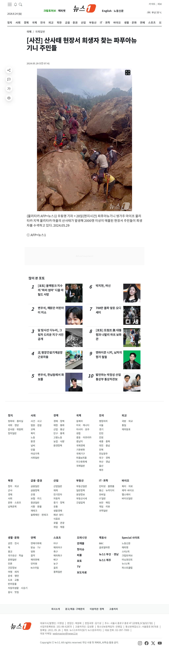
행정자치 (103, 421)
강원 (101, 437)
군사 (10, 490)
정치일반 (12, 433)
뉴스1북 (126, 563)
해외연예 (35, 559)
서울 (101, 425)
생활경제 (57, 510)
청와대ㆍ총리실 (15, 421)
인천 (101, 433)
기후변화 (80, 449)
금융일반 (35, 486)
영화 (33, 551)
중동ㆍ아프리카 (83, 437)
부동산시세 (81, 498)
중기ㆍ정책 (58, 502)
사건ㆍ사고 (36, 421)
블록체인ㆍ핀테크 (39, 514)
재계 (55, 490)
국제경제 (80, 445)
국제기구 (80, 453)
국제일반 (80, 465)
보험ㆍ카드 (36, 498)
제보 (159, 4)
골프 (55, 567)
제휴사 (102, 537)
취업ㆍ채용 (58, 527)
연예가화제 (36, 543)
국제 (78, 415)
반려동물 (12, 583)
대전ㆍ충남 (104, 445)
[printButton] (9, 97)
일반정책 (80, 490)
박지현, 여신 (103, 286)
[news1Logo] (21, 626)
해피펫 (62, 11)
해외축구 (57, 555)
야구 (55, 543)
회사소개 (55, 609)
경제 (55, 415)
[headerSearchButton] (20, 4)
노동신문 (119, 11)
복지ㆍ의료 (127, 486)
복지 (33, 433)
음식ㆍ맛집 (13, 592)
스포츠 (57, 537)
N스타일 (35, 567)
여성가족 (35, 453)
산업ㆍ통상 (58, 429)
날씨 (33, 445)
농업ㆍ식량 (58, 441)
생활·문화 (13, 537)
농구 (55, 563)
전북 (101, 449)
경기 (101, 429)
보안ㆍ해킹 (104, 502)
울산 (101, 465)
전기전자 (57, 494)
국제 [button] (29, 31)
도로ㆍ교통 (13, 580)
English (107, 11)
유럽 (78, 433)
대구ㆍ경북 (104, 457)
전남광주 (103, 453)
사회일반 (35, 457)
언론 (10, 563)
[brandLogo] (85, 8)
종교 (10, 551)
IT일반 (102, 498)
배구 (55, 559)
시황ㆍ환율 (36, 506)
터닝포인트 (127, 559)
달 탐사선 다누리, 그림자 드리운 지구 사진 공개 (51, 334)
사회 (33, 415)
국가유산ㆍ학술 (15, 555)
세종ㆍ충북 (104, 441)
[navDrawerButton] (9, 4)
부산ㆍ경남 (104, 461)
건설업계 (80, 502)
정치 (10, 415)
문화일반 (12, 559)
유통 (55, 506)
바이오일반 (127, 498)
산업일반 (57, 486)
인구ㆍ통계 (58, 433)
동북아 (79, 421)
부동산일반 (81, 486)
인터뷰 (34, 563)
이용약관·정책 (97, 609)
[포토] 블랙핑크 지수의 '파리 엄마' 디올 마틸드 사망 (51, 290)
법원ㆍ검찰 (36, 425)
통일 (124, 425)
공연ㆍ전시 (13, 543)
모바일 (102, 494)
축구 (55, 551)
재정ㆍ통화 (58, 425)
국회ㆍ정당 (13, 425)
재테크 (34, 510)
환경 (33, 441)
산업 (55, 480)
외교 (124, 415)
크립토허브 (50, 11)
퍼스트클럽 (127, 567)
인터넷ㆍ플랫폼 (106, 486)
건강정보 (12, 567)
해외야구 (57, 547)
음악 (33, 555)
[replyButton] (9, 79)
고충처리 (113, 609)
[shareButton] (9, 70)
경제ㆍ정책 (58, 421)
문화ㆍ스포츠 (14, 502)
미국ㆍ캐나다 (82, 425)
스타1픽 (126, 551)
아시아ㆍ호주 (82, 429)
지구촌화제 (81, 461)
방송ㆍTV (35, 547)
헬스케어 (126, 494)
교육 (33, 429)
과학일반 (103, 510)
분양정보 (80, 494)
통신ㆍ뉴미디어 (106, 490)
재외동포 (126, 429)
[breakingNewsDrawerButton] (15, 4)
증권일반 (35, 502)
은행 (33, 494)
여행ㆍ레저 (13, 571)
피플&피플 (81, 457)
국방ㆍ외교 (127, 421)
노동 (33, 437)
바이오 (125, 480)
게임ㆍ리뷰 (104, 506)
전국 (101, 415)
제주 (101, 470)
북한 (10, 480)
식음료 (56, 518)
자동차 (56, 498)
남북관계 (12, 506)
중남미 (79, 441)
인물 (33, 449)
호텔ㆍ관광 (58, 522)
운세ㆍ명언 (13, 575)
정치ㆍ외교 (13, 486)
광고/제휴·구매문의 (74, 609)
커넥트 (152, 4)
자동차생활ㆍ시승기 (17, 588)
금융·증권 (36, 480)
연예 (33, 537)
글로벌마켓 (104, 547)
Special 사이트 (131, 537)
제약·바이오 (128, 490)
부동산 (80, 480)
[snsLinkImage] (140, 643)
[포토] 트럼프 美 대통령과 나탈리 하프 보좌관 (108, 334)
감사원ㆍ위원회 (15, 429)
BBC (101, 543)
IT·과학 (103, 480)
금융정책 (35, 490)
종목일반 (57, 571)
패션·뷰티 (58, 514)
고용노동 (57, 437)
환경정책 (57, 445)
